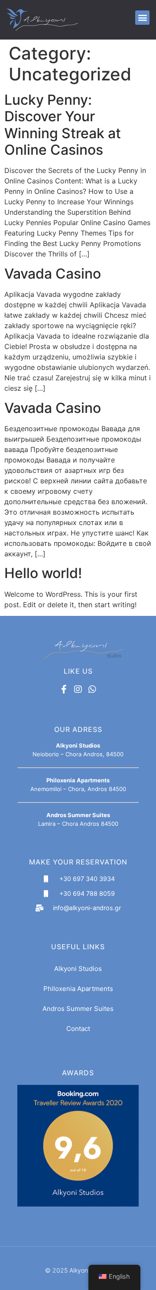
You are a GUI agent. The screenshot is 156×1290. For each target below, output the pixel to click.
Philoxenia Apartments (78, 988)
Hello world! (43, 573)
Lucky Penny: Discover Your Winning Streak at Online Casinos (62, 124)
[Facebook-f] (64, 689)
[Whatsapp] (92, 689)
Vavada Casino (52, 273)
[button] (142, 17)
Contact (78, 1028)
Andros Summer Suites (78, 1008)
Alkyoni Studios (78, 968)
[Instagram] (78, 689)
